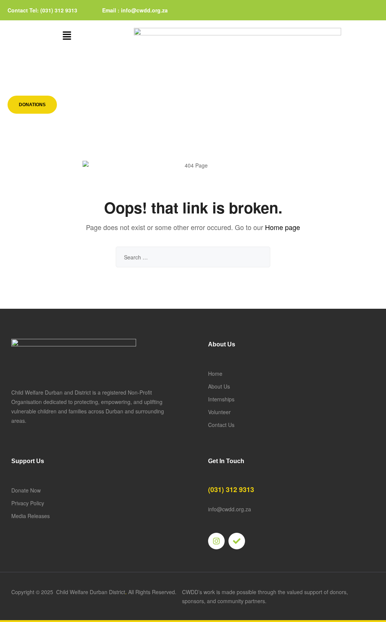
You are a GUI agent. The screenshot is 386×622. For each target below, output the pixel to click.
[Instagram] (216, 541)
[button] (66, 36)
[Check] (236, 541)
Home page (282, 227)
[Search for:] (193, 257)
